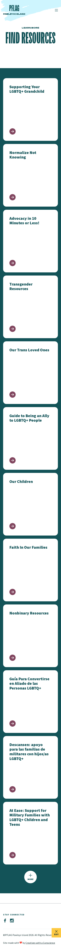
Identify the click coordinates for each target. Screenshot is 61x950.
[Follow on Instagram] (12, 921)
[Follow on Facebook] (5, 921)
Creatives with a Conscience (40, 942)
